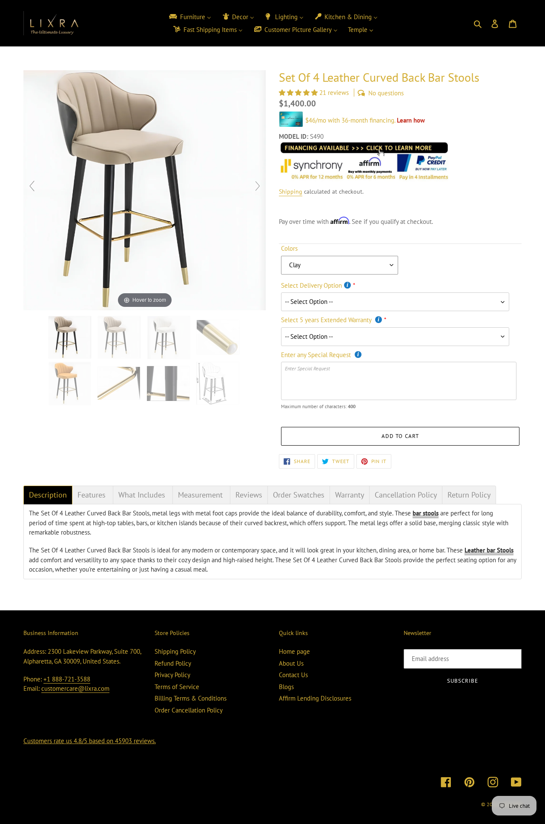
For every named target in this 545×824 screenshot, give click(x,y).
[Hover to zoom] (144, 190)
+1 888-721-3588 (66, 679)
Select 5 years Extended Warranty (327, 320)
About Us (291, 663)
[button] (299, 93)
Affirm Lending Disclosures (315, 698)
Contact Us (293, 675)
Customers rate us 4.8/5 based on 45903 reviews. (89, 741)
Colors (289, 248)
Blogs (286, 687)
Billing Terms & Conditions (191, 698)
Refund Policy (173, 663)
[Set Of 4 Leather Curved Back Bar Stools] (169, 383)
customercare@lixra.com (75, 688)
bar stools (426, 513)
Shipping (290, 191)
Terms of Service (177, 687)
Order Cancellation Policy (189, 710)
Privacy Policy (172, 675)
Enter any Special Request (317, 355)
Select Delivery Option (311, 285)
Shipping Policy (175, 651)
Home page (294, 651)
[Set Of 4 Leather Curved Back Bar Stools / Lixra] (71, 337)
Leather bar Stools (489, 550)
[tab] (47, 495)
